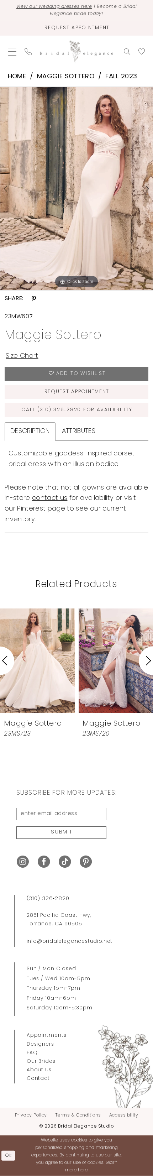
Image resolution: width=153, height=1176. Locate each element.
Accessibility (123, 1115)
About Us (39, 1070)
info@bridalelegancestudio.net (70, 941)
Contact (38, 1078)
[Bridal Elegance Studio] (76, 51)
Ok (8, 1155)
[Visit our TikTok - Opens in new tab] (64, 862)
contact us (49, 498)
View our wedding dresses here (54, 7)
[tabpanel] (76, 188)
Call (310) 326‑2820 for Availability (76, 410)
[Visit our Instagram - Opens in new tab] (22, 862)
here (83, 1170)
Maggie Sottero (65, 76)
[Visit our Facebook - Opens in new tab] (43, 862)
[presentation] (81, 660)
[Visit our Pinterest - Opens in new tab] (85, 862)
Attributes (78, 431)
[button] (12, 52)
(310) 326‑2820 (48, 898)
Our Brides (41, 1061)
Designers (40, 1044)
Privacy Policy (31, 1115)
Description (30, 431)
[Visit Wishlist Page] (141, 51)
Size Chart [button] (22, 356)
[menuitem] (12, 52)
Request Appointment (77, 392)
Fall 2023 (121, 76)
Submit (62, 832)
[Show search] (127, 51)
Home (17, 76)
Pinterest (31, 509)
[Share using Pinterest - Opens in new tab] (33, 299)
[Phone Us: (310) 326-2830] (28, 52)
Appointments (47, 1035)
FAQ (32, 1053)
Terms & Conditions (78, 1115)
